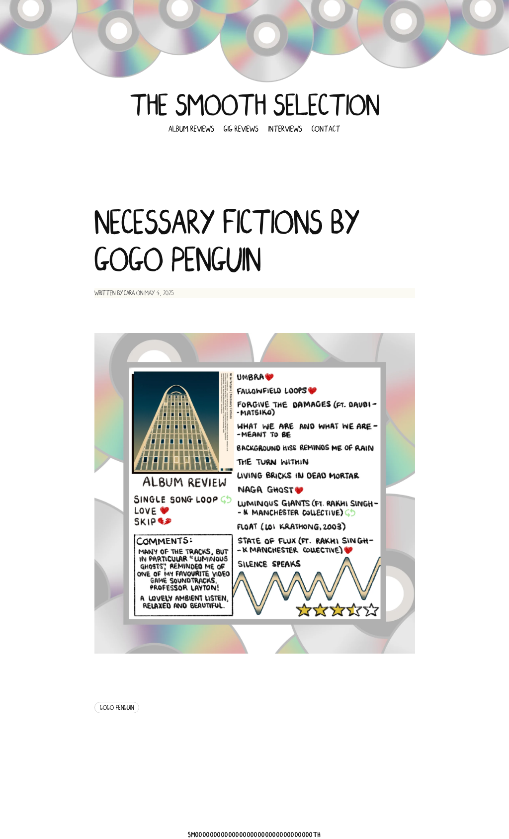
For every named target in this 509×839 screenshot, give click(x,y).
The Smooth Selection (254, 105)
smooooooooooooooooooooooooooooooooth (254, 835)
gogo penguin (117, 707)
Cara (129, 293)
